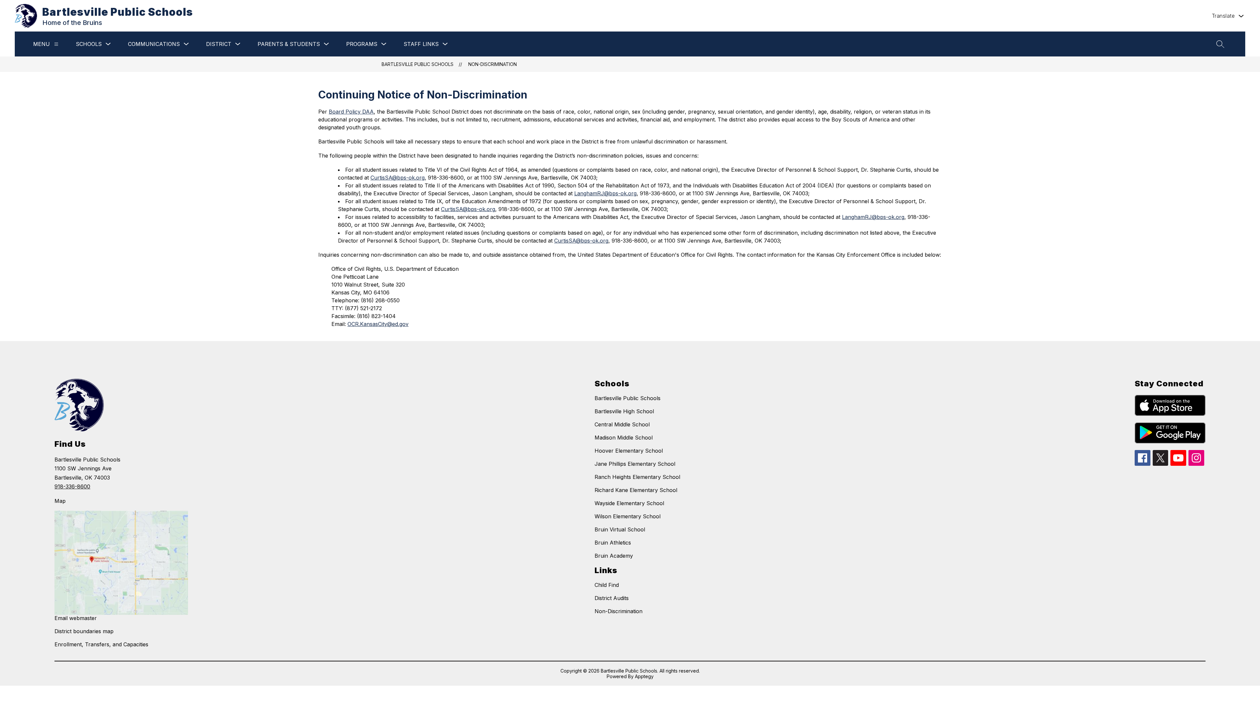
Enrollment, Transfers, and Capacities (101, 644)
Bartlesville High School (624, 411)
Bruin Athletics (613, 542)
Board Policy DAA (351, 111)
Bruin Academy (614, 555)
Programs (361, 44)
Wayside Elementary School (629, 503)
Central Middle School (622, 424)
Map (60, 501)
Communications (154, 44)
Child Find (607, 585)
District (218, 44)
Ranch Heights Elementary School (637, 477)
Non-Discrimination (492, 64)
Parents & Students (289, 44)
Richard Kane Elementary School (636, 490)
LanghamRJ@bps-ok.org (605, 193)
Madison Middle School (624, 437)
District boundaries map (84, 631)
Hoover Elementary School (629, 450)
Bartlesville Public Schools (417, 64)
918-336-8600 (72, 486)
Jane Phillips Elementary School (635, 464)
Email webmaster (75, 618)
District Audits (612, 598)
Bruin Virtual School (620, 529)
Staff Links (421, 44)
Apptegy (644, 676)
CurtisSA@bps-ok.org (397, 177)
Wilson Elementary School (628, 516)
